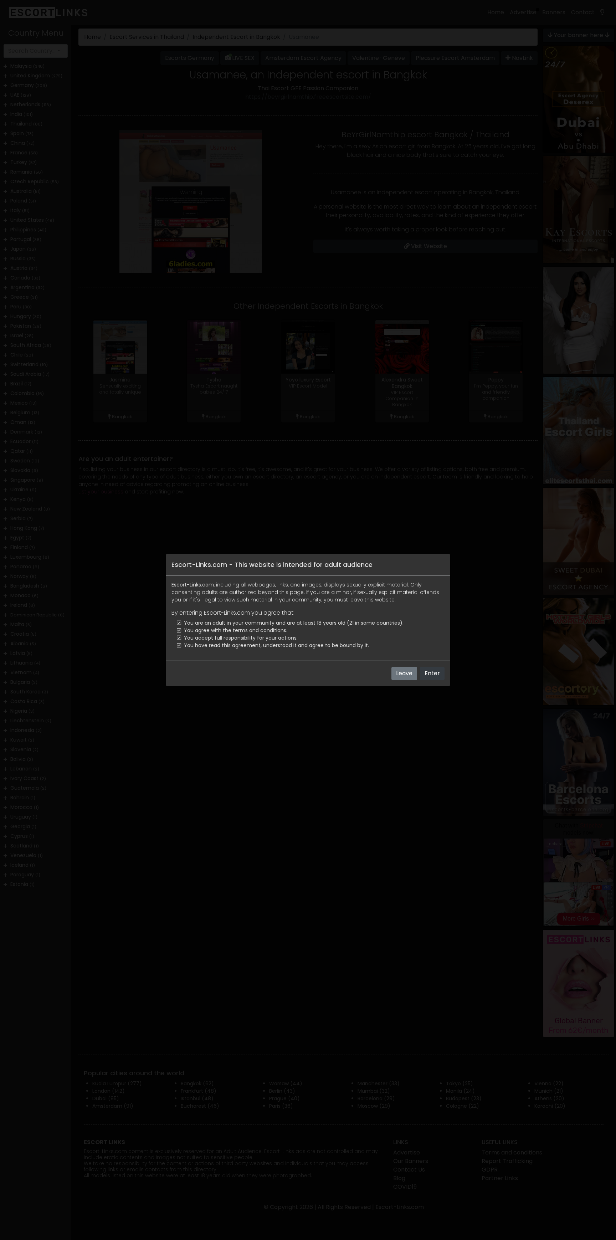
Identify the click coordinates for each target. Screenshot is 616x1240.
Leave (404, 673)
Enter (432, 673)
